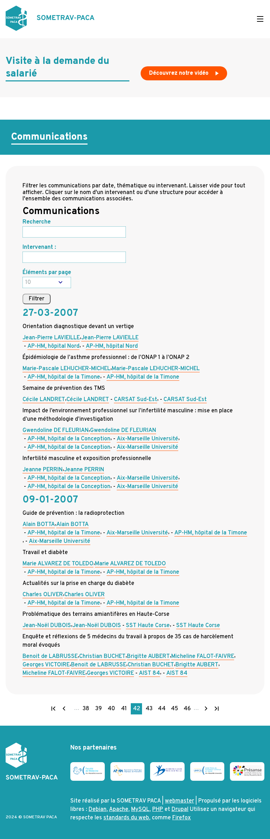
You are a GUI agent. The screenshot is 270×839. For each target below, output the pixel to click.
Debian (98, 809)
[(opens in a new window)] (87, 773)
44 (162, 709)
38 (87, 709)
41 (125, 709)
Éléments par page (46, 272)
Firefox (181, 817)
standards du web (126, 817)
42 (137, 709)
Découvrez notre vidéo (179, 73)
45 (175, 709)
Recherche (36, 222)
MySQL (140, 809)
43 (150, 709)
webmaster (179, 801)
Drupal (180, 809)
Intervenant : (39, 247)
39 (99, 709)
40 (112, 709)
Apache (118, 809)
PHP (157, 809)
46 (188, 709)
